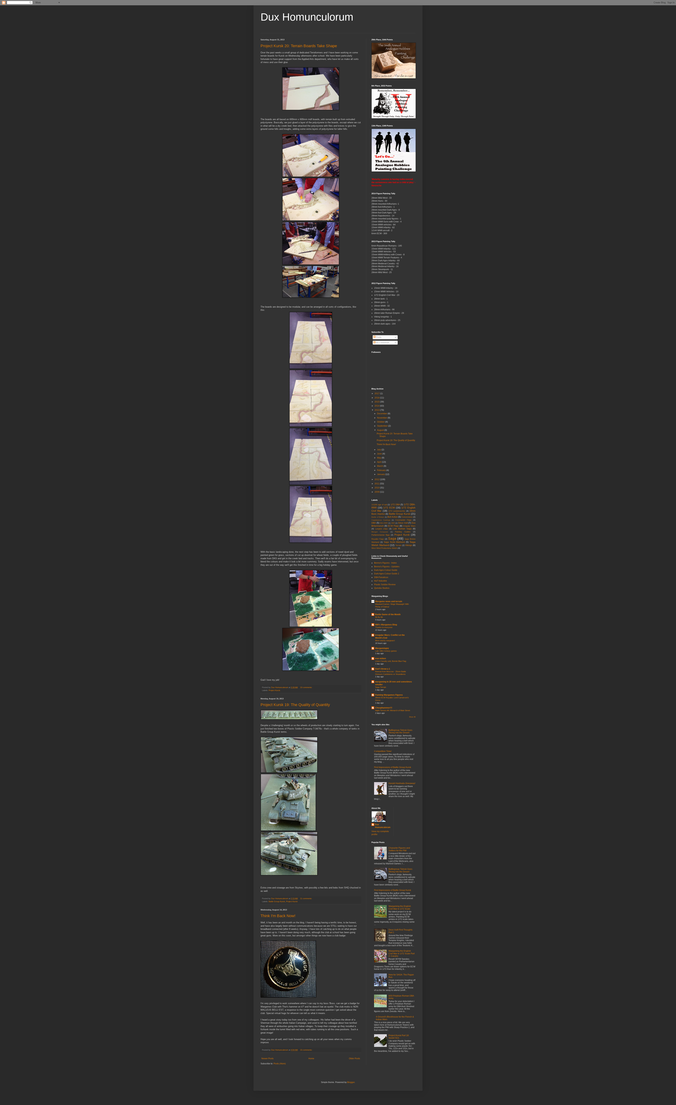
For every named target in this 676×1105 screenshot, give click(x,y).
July (379, 449)
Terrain (398, 545)
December (382, 413)
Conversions (407, 517)
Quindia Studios (381, 588)
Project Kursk (274, 690)
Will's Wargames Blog (386, 624)
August (380, 430)
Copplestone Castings (380, 520)
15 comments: (306, 1050)
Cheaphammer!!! (383, 708)
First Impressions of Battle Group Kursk (392, 767)
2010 (377, 487)
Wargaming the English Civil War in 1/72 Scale (400, 907)
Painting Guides (402, 532)
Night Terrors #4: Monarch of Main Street (392, 710)
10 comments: (306, 687)
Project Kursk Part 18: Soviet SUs (399, 1036)
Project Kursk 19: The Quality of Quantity (295, 705)
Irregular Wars (409, 526)
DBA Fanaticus (381, 577)
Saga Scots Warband (394, 542)
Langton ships (381, 529)
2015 (377, 402)
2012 (377, 479)
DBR (393, 523)
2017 (377, 393)
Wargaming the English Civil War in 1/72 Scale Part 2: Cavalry (402, 953)
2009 (377, 492)
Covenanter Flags (403, 520)
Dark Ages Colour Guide (385, 570)
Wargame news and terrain (388, 601)
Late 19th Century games (386, 651)
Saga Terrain (380, 687)
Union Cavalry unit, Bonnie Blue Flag (390, 661)
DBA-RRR (384, 523)
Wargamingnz (382, 648)
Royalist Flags (377, 539)
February (381, 470)
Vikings (408, 545)
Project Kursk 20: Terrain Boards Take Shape (299, 46)
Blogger (351, 1082)
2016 (377, 398)
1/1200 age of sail (379, 505)
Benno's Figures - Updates (386, 566)
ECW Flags (393, 526)
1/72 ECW (389, 507)
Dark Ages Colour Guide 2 (386, 573)
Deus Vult (403, 523)
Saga (392, 538)
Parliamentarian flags (380, 535)
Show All (412, 717)
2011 (377, 483)
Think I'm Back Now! (278, 916)
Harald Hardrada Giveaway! (402, 783)
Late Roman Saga (402, 528)
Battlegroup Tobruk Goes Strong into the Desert (400, 731)
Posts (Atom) (280, 1063)
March (380, 466)
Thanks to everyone (383, 627)
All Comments (382, 342)
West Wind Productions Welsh (384, 548)
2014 (377, 406)
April (379, 462)
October (381, 422)
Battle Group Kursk (277, 901)
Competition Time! (383, 751)
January (381, 474)
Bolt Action (392, 517)
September (382, 426)
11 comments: (306, 898)
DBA (373, 523)
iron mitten (380, 658)
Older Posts (354, 1058)
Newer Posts (267, 1058)
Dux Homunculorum (307, 17)
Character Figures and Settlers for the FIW (399, 849)
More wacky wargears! (385, 640)
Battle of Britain (377, 517)
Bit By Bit (379, 617)
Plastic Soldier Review (385, 584)
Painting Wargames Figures (389, 695)
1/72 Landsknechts (396, 511)
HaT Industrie (380, 581)
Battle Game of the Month (387, 614)
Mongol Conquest (379, 532)
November (382, 418)
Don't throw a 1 (382, 669)
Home (311, 1058)
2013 (377, 410)
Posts (378, 337)
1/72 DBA (395, 504)
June (379, 453)
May (379, 458)
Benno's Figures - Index (385, 563)
